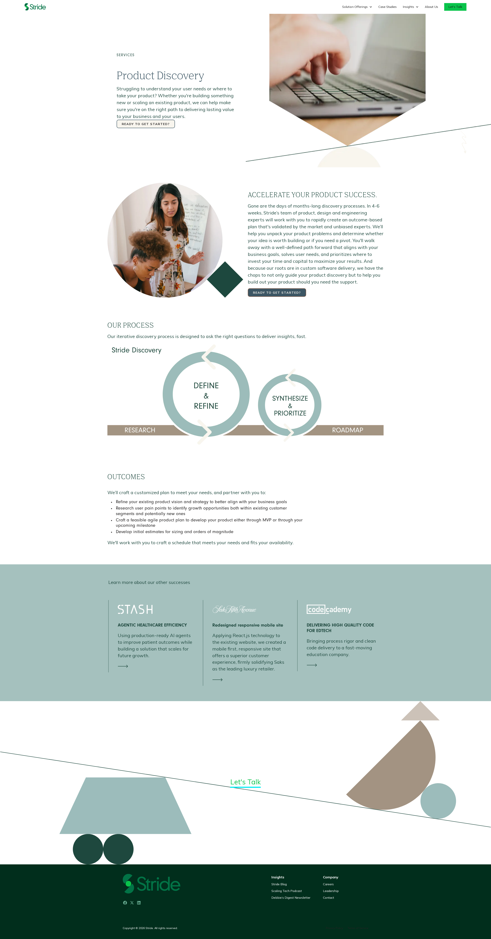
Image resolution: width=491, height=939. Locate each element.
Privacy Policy (334, 928)
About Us (431, 7)
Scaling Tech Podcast (286, 891)
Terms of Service (358, 928)
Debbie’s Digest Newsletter (290, 897)
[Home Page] (40, 7)
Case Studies (387, 7)
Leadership (331, 891)
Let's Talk (455, 7)
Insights (277, 877)
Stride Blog (279, 884)
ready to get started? (146, 124)
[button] (357, 6)
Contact (328, 897)
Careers (328, 884)
